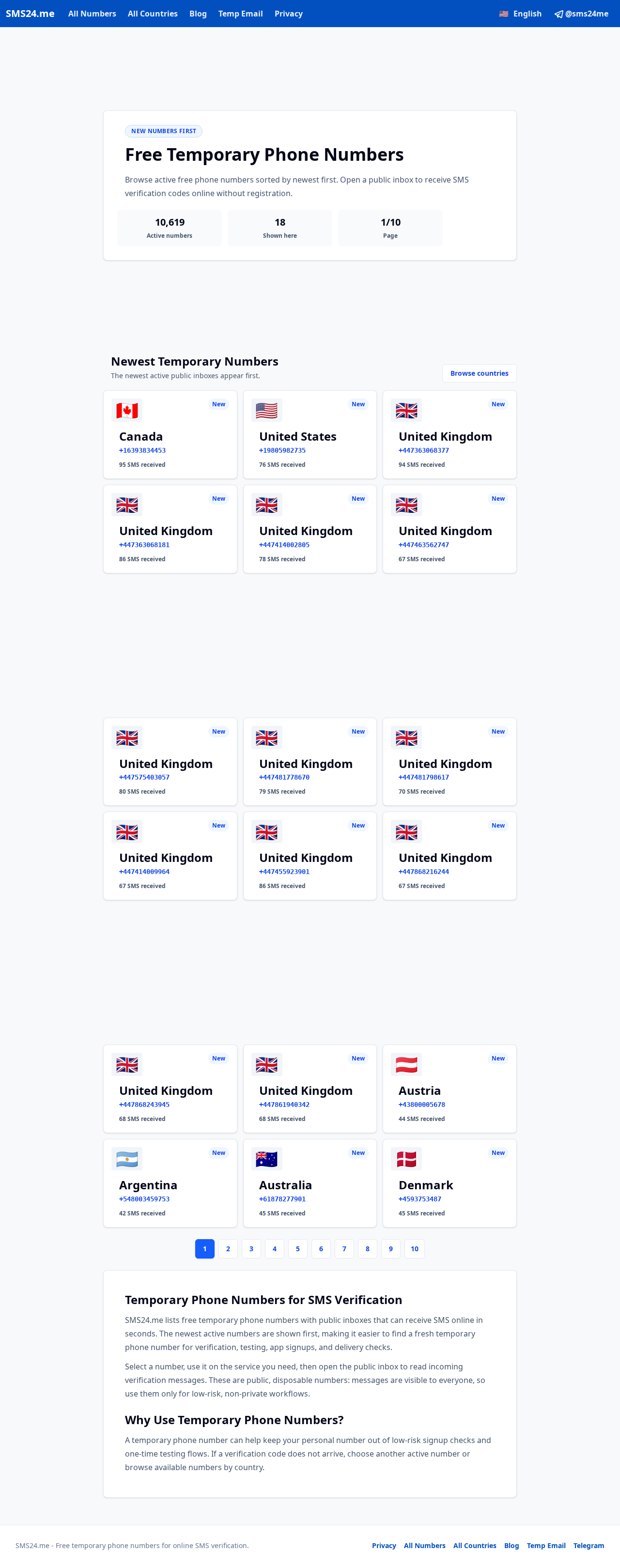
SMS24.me (30, 13)
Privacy (289, 13)
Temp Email (240, 13)
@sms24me (586, 13)
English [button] (520, 13)
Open (479, 1546)
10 (414, 1248)
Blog (198, 13)
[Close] (602, 1515)
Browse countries (479, 373)
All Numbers (92, 13)
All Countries (153, 13)
